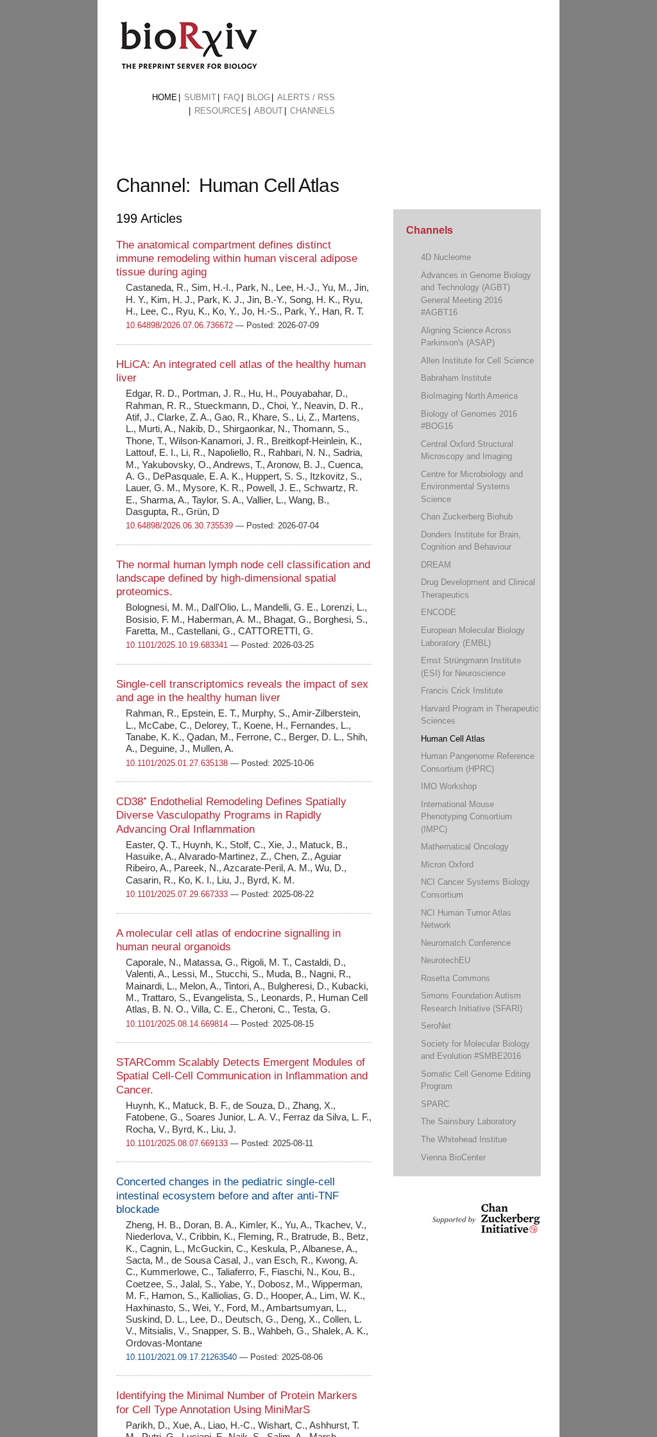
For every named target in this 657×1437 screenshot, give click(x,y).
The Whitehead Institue (464, 1139)
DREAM (436, 565)
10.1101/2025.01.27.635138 (177, 763)
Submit (200, 97)
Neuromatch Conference (466, 943)
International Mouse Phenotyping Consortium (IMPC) (466, 816)
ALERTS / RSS (306, 97)
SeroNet (436, 1026)
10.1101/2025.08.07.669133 (177, 1143)
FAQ (231, 97)
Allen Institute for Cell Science (477, 360)
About (268, 111)
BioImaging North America (469, 396)
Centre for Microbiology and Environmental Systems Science (472, 486)
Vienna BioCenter (453, 1157)
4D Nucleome (446, 257)
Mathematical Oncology (465, 846)
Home (164, 97)
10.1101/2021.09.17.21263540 (181, 1357)
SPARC (435, 1104)
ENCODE (438, 612)
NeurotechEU (445, 960)
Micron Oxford (447, 864)
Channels (312, 111)
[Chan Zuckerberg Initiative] (485, 1227)
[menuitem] (164, 97)
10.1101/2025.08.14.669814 (177, 1024)
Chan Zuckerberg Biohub (467, 516)
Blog (258, 97)
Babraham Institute (456, 378)
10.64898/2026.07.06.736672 (179, 325)
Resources (220, 111)
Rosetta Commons (455, 978)
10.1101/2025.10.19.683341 (177, 645)
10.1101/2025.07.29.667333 (177, 894)
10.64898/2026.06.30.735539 (179, 525)
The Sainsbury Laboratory (468, 1121)
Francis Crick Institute (462, 690)
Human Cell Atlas (453, 739)
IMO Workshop (449, 786)
